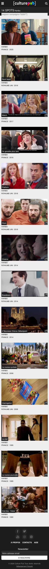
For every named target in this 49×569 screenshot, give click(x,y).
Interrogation (7, 403)
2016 (11, 157)
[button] (46, 43)
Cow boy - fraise (8, 511)
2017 (11, 121)
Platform (5, 187)
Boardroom (6, 295)
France (4, 49)
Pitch (4, 223)
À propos (15, 542)
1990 (11, 517)
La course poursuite (10, 475)
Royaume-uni (7, 85)
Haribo (4, 47)
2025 (11, 49)
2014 (16, 265)
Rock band (6, 79)
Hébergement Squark (24, 566)
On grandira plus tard (10, 151)
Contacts (27, 542)
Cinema (5, 259)
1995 (11, 445)
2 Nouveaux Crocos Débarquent (14, 331)
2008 (11, 373)
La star (4, 439)
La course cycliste (9, 367)
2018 (16, 85)
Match (4, 115)
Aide (36, 542)
